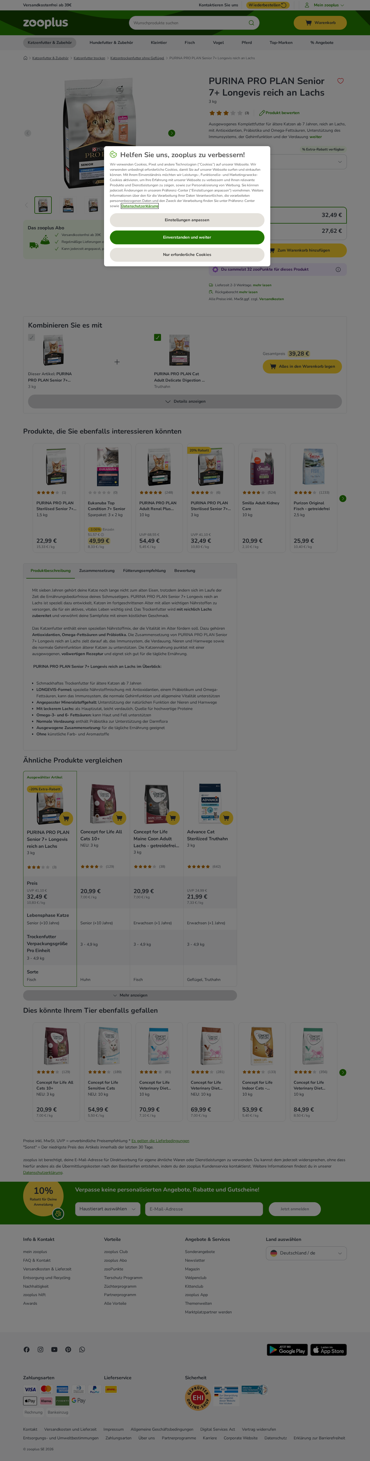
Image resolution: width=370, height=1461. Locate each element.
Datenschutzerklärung (139, 206)
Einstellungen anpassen (187, 220)
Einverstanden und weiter (187, 237)
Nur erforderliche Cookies (187, 254)
